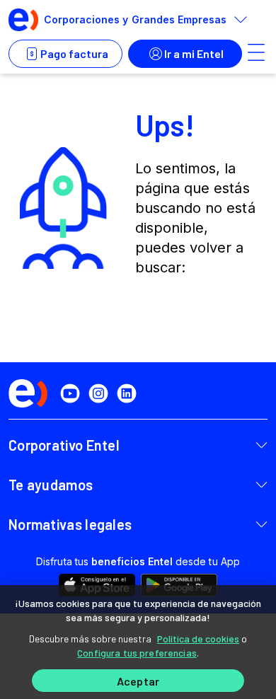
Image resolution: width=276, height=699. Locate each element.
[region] (138, 642)
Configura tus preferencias (137, 653)
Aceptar (138, 681)
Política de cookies (198, 638)
